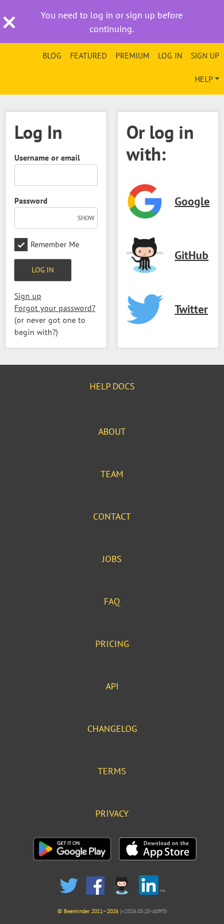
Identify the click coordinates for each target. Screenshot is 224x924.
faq (112, 601)
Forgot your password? (54, 308)
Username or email (47, 158)
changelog (112, 728)
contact (112, 516)
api (112, 686)
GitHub (191, 255)
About (112, 431)
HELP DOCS (112, 386)
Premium (132, 55)
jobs (112, 558)
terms (112, 771)
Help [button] (204, 79)
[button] (9, 25)
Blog (52, 55)
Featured (88, 55)
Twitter (191, 309)
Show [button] (86, 218)
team (112, 473)
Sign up (205, 55)
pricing (112, 643)
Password (31, 201)
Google (192, 201)
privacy (112, 813)
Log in (170, 55)
